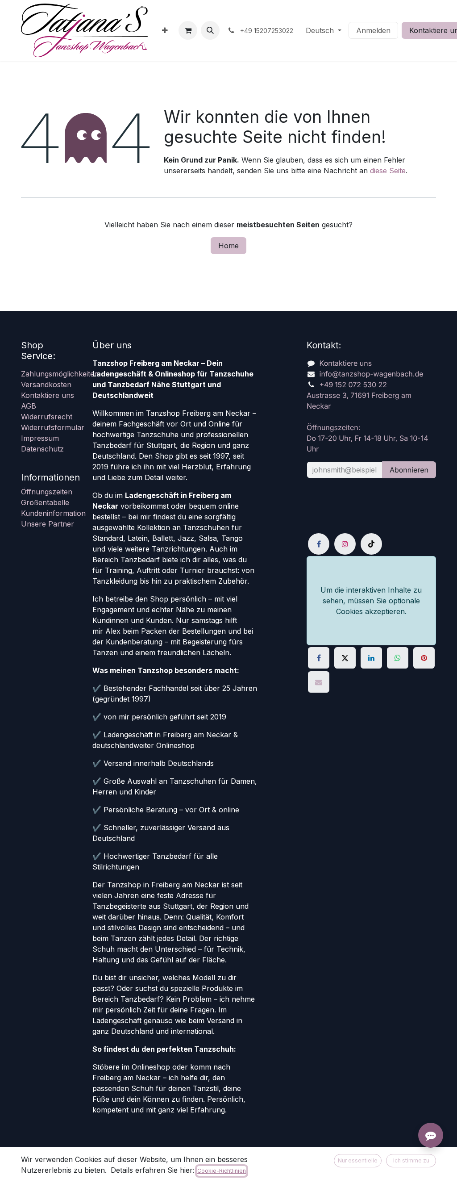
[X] (345, 658)
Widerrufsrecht (46, 416)
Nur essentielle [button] (358, 1160)
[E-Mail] (318, 682)
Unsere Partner (47, 523)
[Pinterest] (424, 658)
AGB (28, 405)
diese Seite (388, 170)
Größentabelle (45, 502)
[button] (210, 30)
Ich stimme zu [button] (411, 1160)
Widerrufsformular (52, 427)
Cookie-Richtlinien (221, 1170)
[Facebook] (318, 544)
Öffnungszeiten (46, 491)
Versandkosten (46, 384)
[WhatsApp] (397, 658)
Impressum (40, 438)
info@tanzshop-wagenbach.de (372, 373)
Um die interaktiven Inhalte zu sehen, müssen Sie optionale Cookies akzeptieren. (371, 600)
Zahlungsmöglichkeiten (60, 373)
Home (228, 245)
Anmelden (373, 30)
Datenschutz (42, 448)
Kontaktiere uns (47, 395)
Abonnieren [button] (409, 469)
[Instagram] (345, 544)
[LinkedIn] (371, 658)
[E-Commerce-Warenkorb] (188, 30)
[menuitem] (164, 30)
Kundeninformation (53, 513)
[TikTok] (371, 544)
